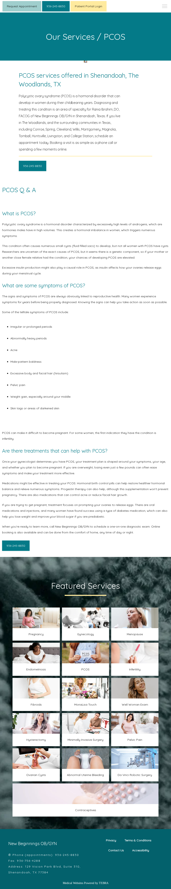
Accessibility (140, 850)
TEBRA (103, 883)
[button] (165, 6)
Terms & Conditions (137, 840)
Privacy (111, 840)
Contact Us (116, 850)
